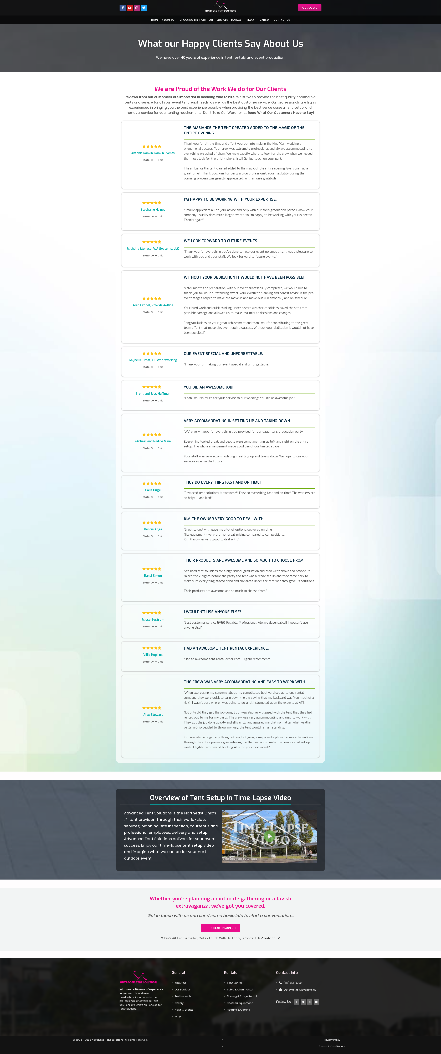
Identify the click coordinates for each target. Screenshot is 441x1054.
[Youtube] (130, 8)
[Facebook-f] (123, 8)
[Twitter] (144, 8)
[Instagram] (137, 8)
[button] (270, 836)
